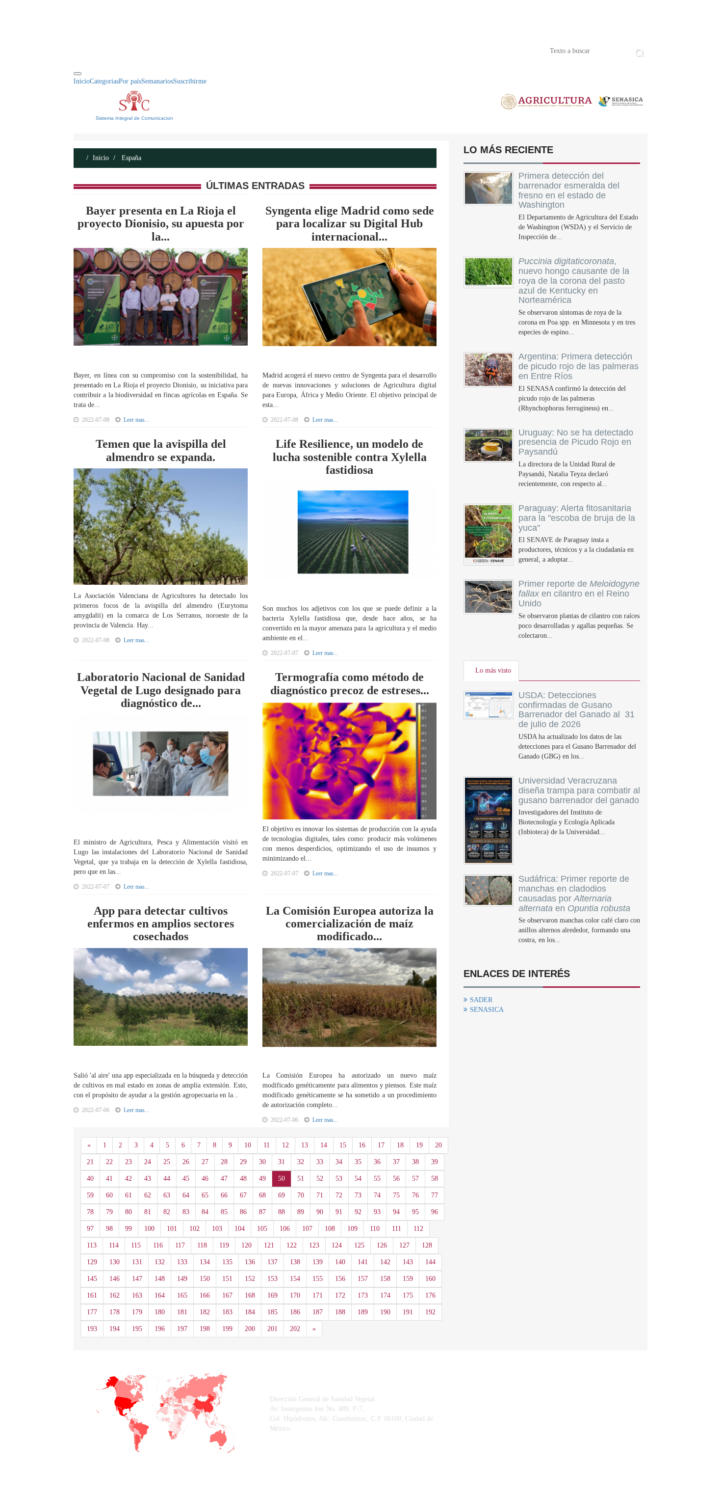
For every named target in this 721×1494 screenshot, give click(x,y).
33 (319, 1162)
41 (109, 1178)
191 (408, 1312)
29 (243, 1162)
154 (295, 1278)
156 (340, 1278)
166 (205, 1295)
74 (377, 1195)
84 (205, 1212)
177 (92, 1312)
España (130, 158)
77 (434, 1195)
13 (304, 1145)
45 (185, 1178)
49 (262, 1178)
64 (185, 1195)
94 (396, 1212)
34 (338, 1162)
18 (400, 1145)
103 (217, 1228)
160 (430, 1278)
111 (396, 1228)
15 (342, 1145)
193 (92, 1328)
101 (172, 1228)
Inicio (88, 50)
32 (300, 1162)
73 (358, 1195)
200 (250, 1328)
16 (362, 1145)
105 (262, 1228)
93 (377, 1212)
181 (182, 1312)
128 (427, 1245)
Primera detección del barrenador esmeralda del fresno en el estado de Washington (568, 190)
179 (137, 1312)
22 (109, 1162)
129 (92, 1262)
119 (224, 1245)
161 (92, 1295)
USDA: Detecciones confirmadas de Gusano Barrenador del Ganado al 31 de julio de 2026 (576, 709)
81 (147, 1212)
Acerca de (128, 50)
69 (281, 1195)
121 (269, 1245)
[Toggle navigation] (77, 73)
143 (408, 1262)
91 (338, 1212)
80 (128, 1212)
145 (92, 1278)
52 (319, 1178)
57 (415, 1178)
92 (358, 1212)
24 (147, 1162)
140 (340, 1262)
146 (114, 1278)
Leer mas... (136, 419)
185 (272, 1312)
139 (317, 1262)
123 (314, 1245)
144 (430, 1262)
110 (375, 1228)
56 (396, 1178)
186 (295, 1312)
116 (158, 1245)
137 (272, 1262)
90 (319, 1212)
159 (408, 1278)
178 (114, 1312)
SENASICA (487, 1009)
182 (205, 1312)
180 (159, 1312)
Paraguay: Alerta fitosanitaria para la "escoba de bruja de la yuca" (576, 518)
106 (285, 1228)
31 (281, 1162)
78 (90, 1212)
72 (338, 1195)
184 (250, 1312)
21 (90, 1162)
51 (300, 1178)
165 (182, 1295)
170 (295, 1295)
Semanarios (157, 81)
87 (262, 1212)
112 (418, 1228)
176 (430, 1295)
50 (281, 1178)
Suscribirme (189, 81)
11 (266, 1145)
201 (272, 1328)
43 (147, 1178)
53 (338, 1178)
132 (159, 1262)
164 (159, 1295)
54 (358, 1178)
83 (185, 1212)
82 (166, 1212)
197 (182, 1328)
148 (159, 1278)
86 (243, 1212)
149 (182, 1278)
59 (90, 1195)
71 (319, 1195)
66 (224, 1195)
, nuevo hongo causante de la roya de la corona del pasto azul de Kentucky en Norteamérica (573, 280)
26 (185, 1162)
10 (247, 1145)
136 (250, 1262)
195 (137, 1328)
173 (363, 1295)
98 (109, 1228)
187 (317, 1312)
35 (358, 1162)
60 (109, 1195)
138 (295, 1262)
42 (128, 1178)
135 (227, 1262)
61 (128, 1195)
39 (434, 1162)
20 (438, 1145)
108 (330, 1228)
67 (243, 1195)
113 (92, 1245)
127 (404, 1245)
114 (114, 1245)
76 (415, 1195)
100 (149, 1228)
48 (243, 1178)
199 (227, 1328)
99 (128, 1228)
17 (381, 1145)
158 (385, 1278)
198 (205, 1328)
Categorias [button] (104, 81)
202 (295, 1328)
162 (114, 1295)
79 (109, 1212)
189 (363, 1312)
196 (159, 1328)
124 (337, 1245)
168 (250, 1295)
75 (396, 1195)
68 (262, 1195)
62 (147, 1195)
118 (202, 1245)
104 (239, 1228)
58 (434, 1178)
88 (281, 1212)
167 (227, 1295)
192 (430, 1312)
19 (419, 1145)
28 (224, 1162)
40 (90, 1178)
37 (396, 1162)
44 (166, 1178)
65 (205, 1195)
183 (227, 1312)
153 (272, 1278)
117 (180, 1245)
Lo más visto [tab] (493, 670)
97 (90, 1228)
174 (385, 1295)
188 (340, 1312)
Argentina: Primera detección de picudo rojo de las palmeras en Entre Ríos (578, 366)
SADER (481, 1000)
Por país (130, 81)
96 (434, 1212)
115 (136, 1245)
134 (205, 1262)
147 (137, 1278)
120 (246, 1245)
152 (250, 1278)
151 (227, 1278)
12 (285, 1145)
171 (317, 1295)
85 (224, 1212)
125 (359, 1245)
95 (415, 1212)
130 (114, 1262)
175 (408, 1295)
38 (415, 1162)
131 (137, 1262)
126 (382, 1245)
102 (194, 1228)
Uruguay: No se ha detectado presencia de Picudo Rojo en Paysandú (575, 442)
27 (205, 1162)
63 (166, 1195)
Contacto (175, 50)
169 (272, 1295)
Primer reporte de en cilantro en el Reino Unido (579, 593)
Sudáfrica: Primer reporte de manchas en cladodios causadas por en (574, 893)
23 (128, 1162)
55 (377, 1178)
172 (340, 1295)
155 (317, 1278)
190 (385, 1312)
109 (352, 1228)
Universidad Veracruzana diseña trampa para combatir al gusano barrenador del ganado (579, 790)
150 (205, 1278)
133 (182, 1262)
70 (300, 1195)
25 (166, 1162)
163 (137, 1295)
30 (262, 1162)
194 (114, 1328)
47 (224, 1178)
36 (377, 1162)
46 (205, 1178)
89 (300, 1212)
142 (385, 1262)
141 (363, 1262)
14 (323, 1145)
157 (363, 1278)
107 (307, 1228)
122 (291, 1245)
